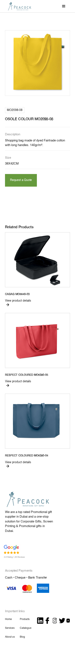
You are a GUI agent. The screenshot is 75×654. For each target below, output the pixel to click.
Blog (22, 637)
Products (25, 619)
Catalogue (25, 628)
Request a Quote (21, 180)
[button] (64, 6)
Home (8, 619)
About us (10, 637)
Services (10, 628)
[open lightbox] (37, 63)
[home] (18, 6)
